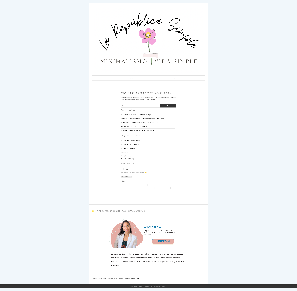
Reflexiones (139, 191)
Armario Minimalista (140, 185)
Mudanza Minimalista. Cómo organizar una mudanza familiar (138, 130)
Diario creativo (186, 78)
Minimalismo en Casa (131, 78)
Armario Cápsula (126, 185)
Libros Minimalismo (133, 188)
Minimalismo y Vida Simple (113, 78)
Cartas (123, 188)
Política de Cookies (143, 286)
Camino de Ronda (169, 185)
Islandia (123, 152)
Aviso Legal (133, 286)
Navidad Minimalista (127, 191)
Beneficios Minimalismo (155, 185)
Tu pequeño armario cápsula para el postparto (134, 126)
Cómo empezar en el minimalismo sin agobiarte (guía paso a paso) (140, 122)
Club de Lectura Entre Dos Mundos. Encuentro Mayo (136, 115)
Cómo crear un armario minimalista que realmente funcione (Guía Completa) (143, 118)
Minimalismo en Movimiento (150, 78)
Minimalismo (124, 156)
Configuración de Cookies (158, 286)
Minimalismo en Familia (163, 188)
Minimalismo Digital (126, 159)
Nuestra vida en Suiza (170, 78)
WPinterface (135, 278)
